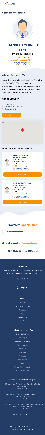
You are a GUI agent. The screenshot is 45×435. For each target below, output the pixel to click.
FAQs (22, 321)
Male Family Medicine (22, 371)
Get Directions (10, 115)
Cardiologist (22, 338)
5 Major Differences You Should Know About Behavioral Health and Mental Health (22, 405)
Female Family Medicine (22, 367)
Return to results (14, 12)
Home (22, 302)
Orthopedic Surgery (22, 341)
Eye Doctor (22, 360)
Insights (22, 313)
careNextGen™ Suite (22, 306)
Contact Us (22, 317)
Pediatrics (22, 356)
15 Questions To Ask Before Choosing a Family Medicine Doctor (22, 385)
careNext (30, 429)
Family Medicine (22, 345)
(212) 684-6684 (9, 109)
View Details (22, 174)
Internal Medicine (22, 334)
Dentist (22, 363)
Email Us (24, 279)
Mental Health (22, 352)
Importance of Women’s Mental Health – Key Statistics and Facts (22, 395)
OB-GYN (22, 349)
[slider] (22, 63)
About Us (22, 310)
